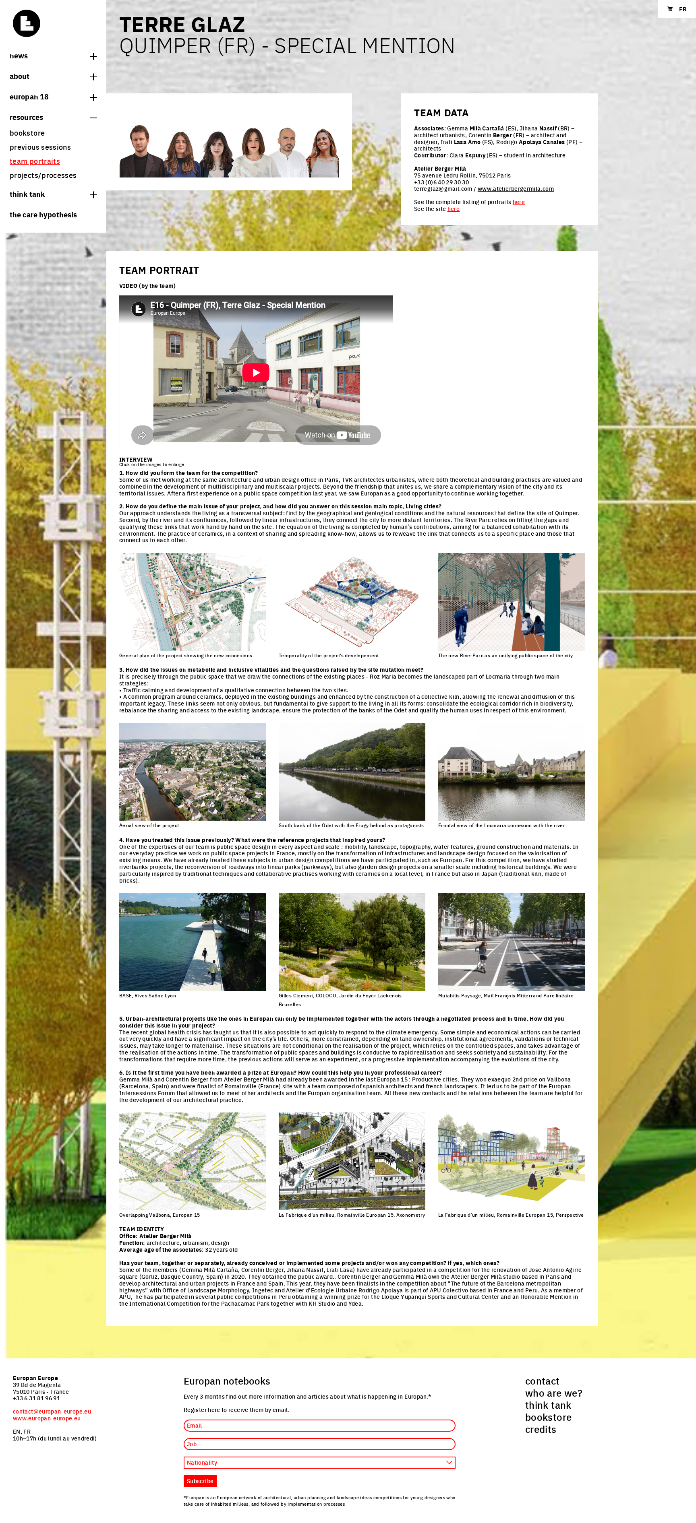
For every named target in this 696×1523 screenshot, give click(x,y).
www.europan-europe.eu (47, 1418)
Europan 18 (29, 96)
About (20, 75)
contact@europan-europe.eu (52, 1411)
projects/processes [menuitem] (43, 175)
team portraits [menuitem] (35, 161)
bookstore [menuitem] (27, 133)
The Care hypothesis (43, 214)
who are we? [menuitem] (553, 1392)
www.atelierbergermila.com (516, 188)
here (519, 202)
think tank (27, 193)
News (19, 55)
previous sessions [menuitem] (40, 147)
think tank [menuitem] (548, 1405)
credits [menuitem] (541, 1429)
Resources (26, 116)
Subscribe (200, 1481)
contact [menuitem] (542, 1380)
